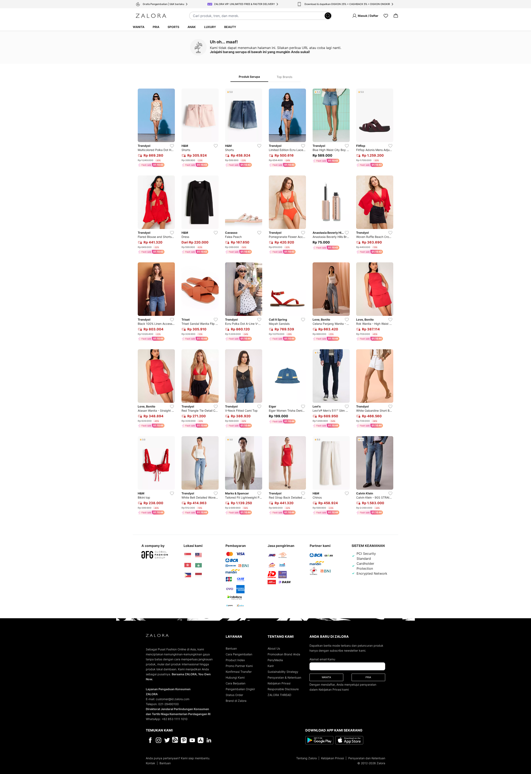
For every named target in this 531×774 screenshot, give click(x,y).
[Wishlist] (385, 15)
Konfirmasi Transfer (239, 671)
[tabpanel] (265, 302)
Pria (156, 27)
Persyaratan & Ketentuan (284, 677)
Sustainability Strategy (283, 671)
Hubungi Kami (235, 677)
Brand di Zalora (236, 700)
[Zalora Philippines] (188, 575)
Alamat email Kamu (322, 659)
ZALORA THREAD (279, 695)
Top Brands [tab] (284, 77)
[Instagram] (158, 740)
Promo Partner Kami (239, 666)
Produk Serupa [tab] (249, 76)
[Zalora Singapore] (188, 555)
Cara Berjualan (235, 683)
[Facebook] (150, 740)
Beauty (230, 27)
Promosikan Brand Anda (284, 654)
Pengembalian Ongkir (240, 689)
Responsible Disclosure (283, 689)
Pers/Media (275, 660)
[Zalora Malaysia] (198, 555)
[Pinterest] (184, 740)
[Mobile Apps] (200, 740)
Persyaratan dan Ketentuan (366, 758)
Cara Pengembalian (239, 654)
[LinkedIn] (209, 740)
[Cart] (395, 15)
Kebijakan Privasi (279, 683)
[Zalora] (151, 16)
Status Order (234, 695)
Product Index (235, 660)
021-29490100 (168, 704)
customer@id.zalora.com (172, 699)
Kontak (150, 763)
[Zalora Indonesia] (198, 575)
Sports (173, 27)
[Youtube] (192, 740)
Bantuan (231, 648)
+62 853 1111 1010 (175, 719)
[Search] (328, 15)
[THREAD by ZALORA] (175, 740)
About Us (274, 648)
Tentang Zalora (306, 758)
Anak (192, 27)
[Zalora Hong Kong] (188, 565)
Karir (271, 666)
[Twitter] (167, 740)
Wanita (138, 27)
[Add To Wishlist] (172, 146)
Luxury (210, 27)
